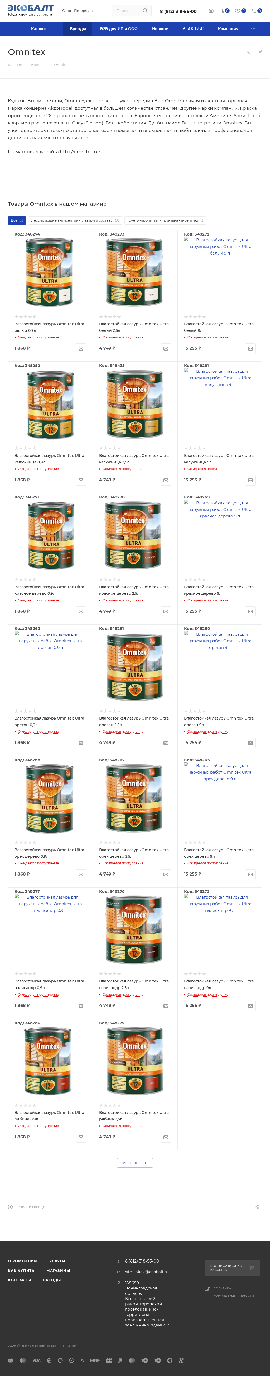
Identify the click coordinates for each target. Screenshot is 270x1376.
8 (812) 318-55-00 (178, 11)
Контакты (19, 1280)
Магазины (58, 1270)
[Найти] (145, 10)
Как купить (21, 1270)
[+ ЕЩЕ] (253, 29)
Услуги (57, 1261)
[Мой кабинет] (211, 11)
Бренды (52, 1280)
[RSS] (248, 52)
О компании (22, 1261)
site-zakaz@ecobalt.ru (146, 1271)
